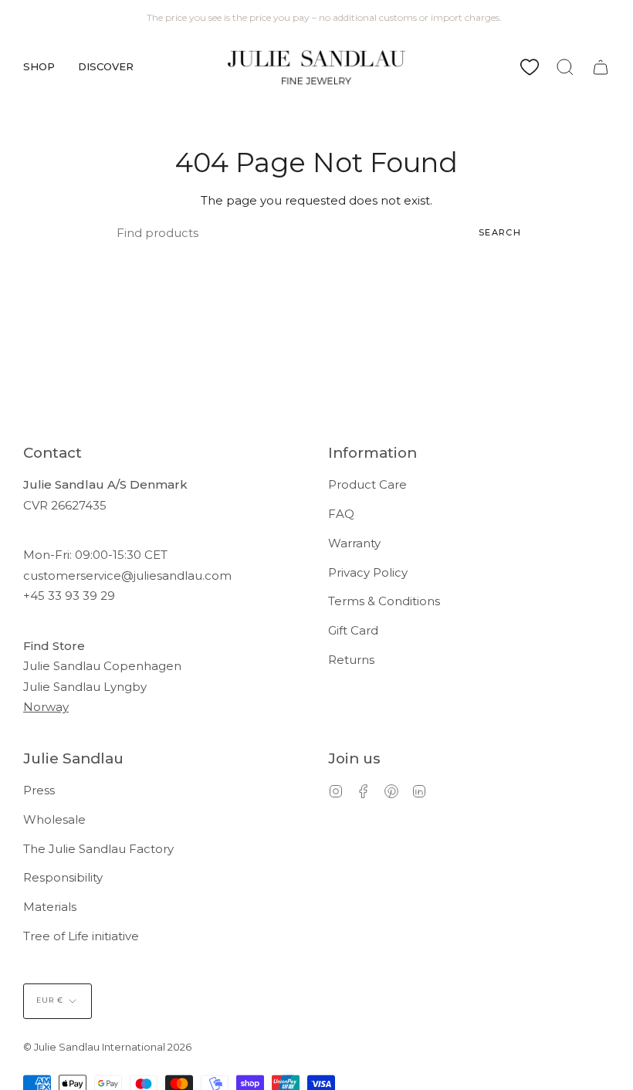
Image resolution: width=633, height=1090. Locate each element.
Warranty (354, 543)
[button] (39, 67)
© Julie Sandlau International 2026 (107, 1047)
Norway (46, 706)
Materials (49, 906)
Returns (351, 659)
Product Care (367, 484)
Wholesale (54, 819)
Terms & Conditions (384, 601)
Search (500, 232)
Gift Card (353, 630)
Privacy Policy (368, 572)
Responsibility (63, 877)
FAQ (341, 513)
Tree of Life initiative (81, 936)
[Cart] (600, 67)
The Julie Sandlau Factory (98, 848)
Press (39, 790)
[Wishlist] (529, 67)
